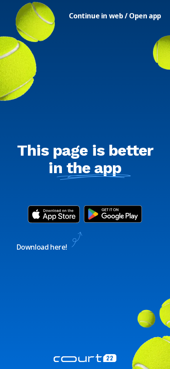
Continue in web (96, 16)
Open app (145, 16)
